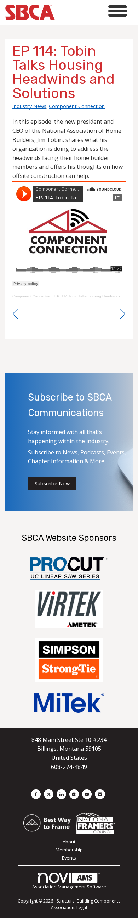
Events (69, 858)
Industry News (29, 106)
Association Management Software (69, 886)
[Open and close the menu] (92, 11)
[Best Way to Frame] (48, 822)
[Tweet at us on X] (48, 794)
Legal (81, 908)
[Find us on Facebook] (36, 794)
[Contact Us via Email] (100, 794)
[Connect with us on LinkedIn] (61, 794)
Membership (69, 849)
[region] (123, 314)
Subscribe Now (52, 483)
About (69, 841)
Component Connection (77, 106)
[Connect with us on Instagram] (74, 794)
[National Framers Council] (95, 822)
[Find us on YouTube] (87, 794)
